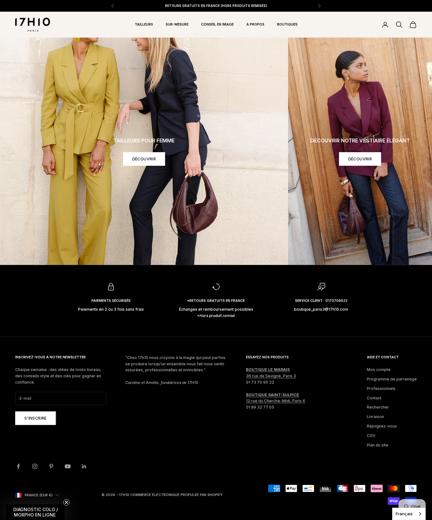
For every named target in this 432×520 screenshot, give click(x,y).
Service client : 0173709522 (321, 301)
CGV (371, 435)
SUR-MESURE (177, 24)
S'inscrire (35, 418)
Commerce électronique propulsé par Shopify (176, 495)
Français (404, 513)
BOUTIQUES (287, 24)
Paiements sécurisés (111, 301)
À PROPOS (255, 24)
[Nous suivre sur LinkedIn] (84, 466)
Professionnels (381, 388)
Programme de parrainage (392, 379)
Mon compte (379, 369)
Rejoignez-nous (382, 426)
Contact (374, 398)
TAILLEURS (144, 24)
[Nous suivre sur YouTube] (68, 466)
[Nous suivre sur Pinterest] (51, 466)
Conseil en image (217, 24)
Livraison (375, 416)
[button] (35, 512)
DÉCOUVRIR (144, 159)
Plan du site (377, 445)
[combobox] (409, 514)
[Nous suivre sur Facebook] (18, 466)
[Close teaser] (66, 502)
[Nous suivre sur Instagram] (35, 466)
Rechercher (378, 407)
